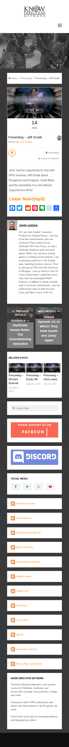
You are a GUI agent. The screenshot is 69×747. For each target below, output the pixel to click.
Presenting (26, 78)
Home (14, 78)
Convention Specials (26, 649)
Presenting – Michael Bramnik (16, 379)
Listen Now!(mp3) (27, 198)
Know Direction (23, 518)
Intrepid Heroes (23, 576)
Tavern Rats (22, 620)
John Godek (25, 142)
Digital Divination (24, 547)
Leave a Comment (50, 158)
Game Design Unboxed (28, 561)
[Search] (13, 408)
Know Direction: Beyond (28, 532)
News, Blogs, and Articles (29, 663)
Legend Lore (22, 591)
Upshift (19, 634)
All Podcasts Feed (25, 503)
